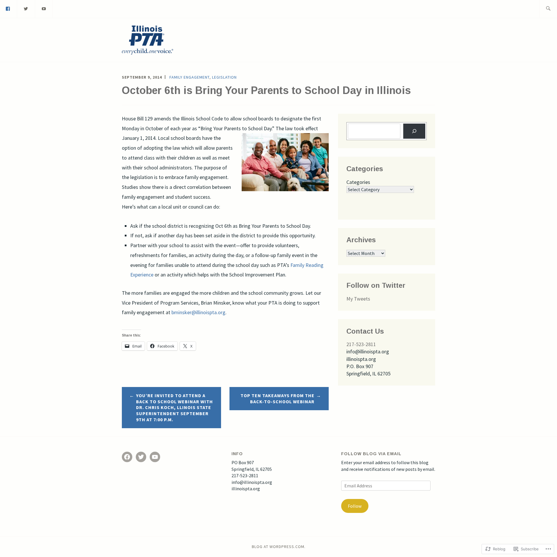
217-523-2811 (361, 344)
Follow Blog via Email (371, 453)
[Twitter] (26, 8)
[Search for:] (548, 9)
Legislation (224, 77)
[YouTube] (155, 457)
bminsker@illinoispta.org (198, 312)
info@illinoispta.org (252, 482)
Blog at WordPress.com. (278, 546)
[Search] (414, 131)
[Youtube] (44, 8)
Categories (358, 182)
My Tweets (358, 298)
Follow (354, 506)
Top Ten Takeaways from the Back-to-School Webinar (277, 398)
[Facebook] (127, 457)
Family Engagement (189, 77)
